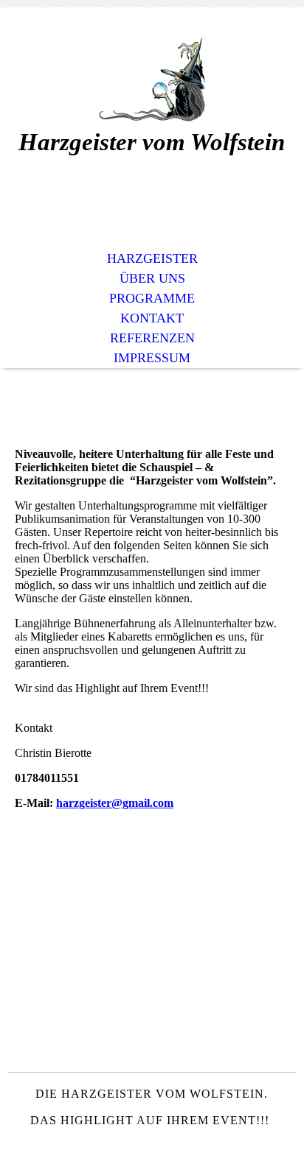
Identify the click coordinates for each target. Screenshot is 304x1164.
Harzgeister (152, 258)
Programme (152, 298)
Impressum (152, 357)
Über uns (152, 278)
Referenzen (152, 338)
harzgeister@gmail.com (114, 803)
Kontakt (152, 318)
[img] (152, 79)
